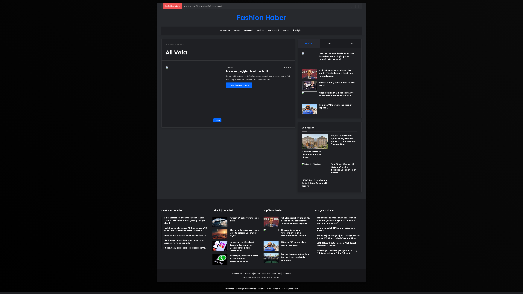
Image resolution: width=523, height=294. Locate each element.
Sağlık (260, 30)
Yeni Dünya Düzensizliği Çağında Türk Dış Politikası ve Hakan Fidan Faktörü (343, 168)
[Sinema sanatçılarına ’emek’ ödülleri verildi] (309, 85)
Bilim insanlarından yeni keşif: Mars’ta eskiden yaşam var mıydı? (244, 233)
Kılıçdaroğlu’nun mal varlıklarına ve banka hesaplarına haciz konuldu (336, 94)
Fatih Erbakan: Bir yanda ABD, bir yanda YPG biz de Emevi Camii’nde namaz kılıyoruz (336, 73)
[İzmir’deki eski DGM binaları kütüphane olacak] (315, 141)
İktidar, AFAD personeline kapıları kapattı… (293, 243)
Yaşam (285, 30)
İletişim (297, 30)
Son (329, 43)
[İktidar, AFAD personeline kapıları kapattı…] (309, 109)
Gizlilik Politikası (249, 289)
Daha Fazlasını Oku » (239, 85)
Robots (257, 273)
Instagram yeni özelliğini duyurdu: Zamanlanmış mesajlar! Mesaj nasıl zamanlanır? (241, 246)
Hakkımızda (229, 289)
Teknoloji (273, 30)
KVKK (269, 289)
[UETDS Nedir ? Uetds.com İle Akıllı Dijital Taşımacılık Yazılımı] (315, 170)
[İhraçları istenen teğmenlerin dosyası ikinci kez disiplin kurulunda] (271, 258)
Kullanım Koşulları (280, 289)
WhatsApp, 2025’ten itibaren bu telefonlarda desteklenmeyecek (244, 258)
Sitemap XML (237, 273)
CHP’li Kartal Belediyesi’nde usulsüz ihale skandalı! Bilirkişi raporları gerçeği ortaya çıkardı (336, 56)
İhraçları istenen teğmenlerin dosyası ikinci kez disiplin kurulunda (295, 257)
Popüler (309, 43)
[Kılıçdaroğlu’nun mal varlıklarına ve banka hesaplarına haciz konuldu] (309, 96)
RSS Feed (249, 273)
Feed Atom (276, 273)
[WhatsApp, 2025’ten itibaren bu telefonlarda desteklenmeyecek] (219, 259)
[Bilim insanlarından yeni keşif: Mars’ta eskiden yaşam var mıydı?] (219, 234)
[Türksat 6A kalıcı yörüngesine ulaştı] (219, 222)
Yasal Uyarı (293, 289)
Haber (237, 30)
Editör (230, 68)
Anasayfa (225, 30)
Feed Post (286, 273)
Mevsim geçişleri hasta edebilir (248, 71)
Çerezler (261, 289)
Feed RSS (266, 273)
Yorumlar (350, 43)
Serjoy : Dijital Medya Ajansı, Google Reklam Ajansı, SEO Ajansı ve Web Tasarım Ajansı (343, 140)
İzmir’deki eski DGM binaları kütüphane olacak (203, 6)
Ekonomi (248, 30)
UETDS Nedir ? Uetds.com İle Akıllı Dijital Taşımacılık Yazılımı (314, 183)
